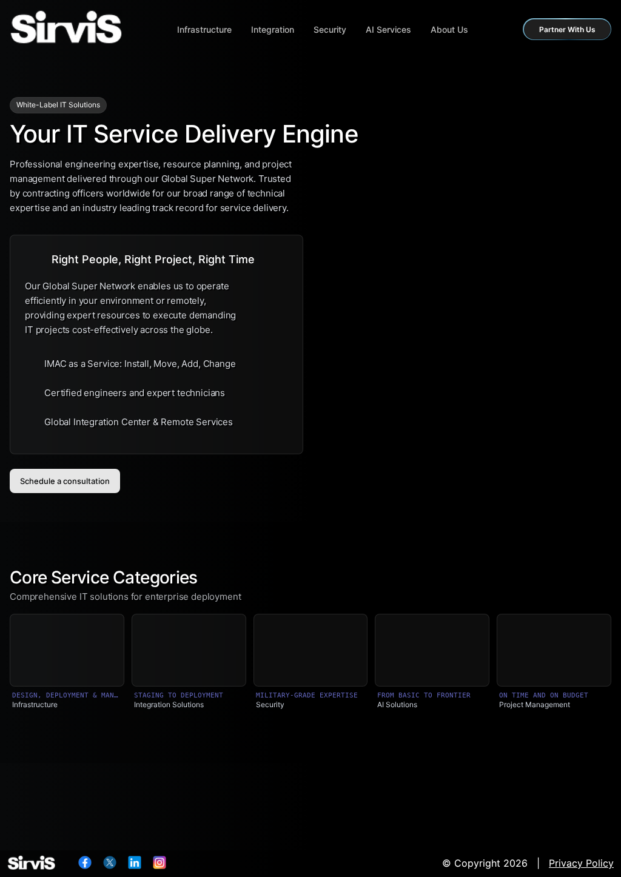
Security (330, 29)
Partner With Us (567, 29)
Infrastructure (204, 29)
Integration (272, 29)
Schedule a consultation (65, 481)
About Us (449, 29)
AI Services (388, 29)
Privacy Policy (581, 863)
